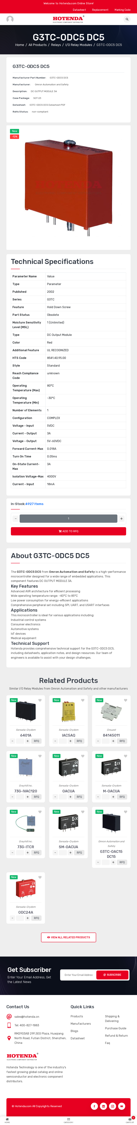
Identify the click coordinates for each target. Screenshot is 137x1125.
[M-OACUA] (111, 767)
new (14, 131)
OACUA (68, 791)
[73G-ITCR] (26, 823)
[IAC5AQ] (68, 711)
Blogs (74, 1031)
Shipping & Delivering (112, 1019)
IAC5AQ (68, 735)
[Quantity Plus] (121, 519)
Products (77, 1016)
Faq (107, 1043)
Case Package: (21, 98)
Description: (20, 91)
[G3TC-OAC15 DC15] (111, 823)
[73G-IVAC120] (26, 767)
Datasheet (79, 9)
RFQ (36, 741)
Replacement (100, 9)
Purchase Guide (115, 1028)
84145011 (111, 735)
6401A (25, 735)
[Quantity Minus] (15, 519)
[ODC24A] (26, 888)
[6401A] (26, 711)
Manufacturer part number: (29, 77)
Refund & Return (116, 1035)
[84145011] (111, 711)
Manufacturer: (22, 84)
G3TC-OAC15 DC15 (111, 854)
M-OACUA (111, 791)
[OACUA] (68, 767)
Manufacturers (81, 1023)
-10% (14, 136)
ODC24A (25, 912)
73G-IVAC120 (25, 791)
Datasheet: (19, 105)
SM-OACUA (68, 847)
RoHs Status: (20, 111)
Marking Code (123, 9)
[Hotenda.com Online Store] (68, 19)
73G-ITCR (25, 847)
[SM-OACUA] (68, 823)
